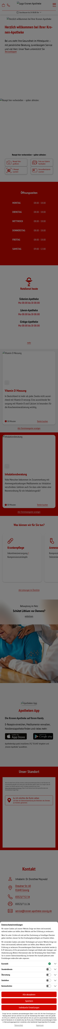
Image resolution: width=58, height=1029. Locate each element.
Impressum (40, 1025)
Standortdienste (6, 969)
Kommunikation (6, 986)
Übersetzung (5, 974)
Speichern (29, 1000)
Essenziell (4, 963)
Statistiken (5, 980)
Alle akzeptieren (29, 994)
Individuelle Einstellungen (29, 1007)
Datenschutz (18, 1025)
